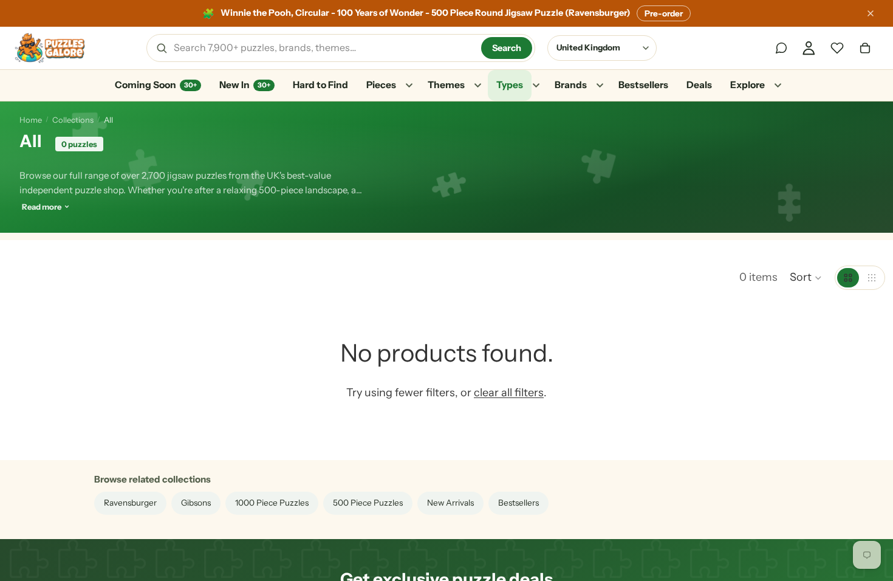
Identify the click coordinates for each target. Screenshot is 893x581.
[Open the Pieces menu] (409, 85)
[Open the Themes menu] (477, 85)
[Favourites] (837, 48)
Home (30, 120)
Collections (73, 120)
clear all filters (509, 392)
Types (509, 85)
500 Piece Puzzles (368, 502)
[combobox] (323, 48)
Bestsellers (643, 85)
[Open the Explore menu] (777, 85)
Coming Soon (156, 85)
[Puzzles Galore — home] (50, 48)
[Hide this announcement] (870, 13)
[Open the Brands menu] (599, 85)
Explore (747, 85)
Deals (699, 85)
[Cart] (865, 48)
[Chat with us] (781, 48)
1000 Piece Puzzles (272, 502)
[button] (806, 277)
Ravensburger (130, 502)
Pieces (381, 85)
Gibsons (196, 502)
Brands (571, 85)
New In (244, 85)
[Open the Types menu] (536, 85)
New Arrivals (450, 502)
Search (506, 48)
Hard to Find (320, 85)
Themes (446, 85)
